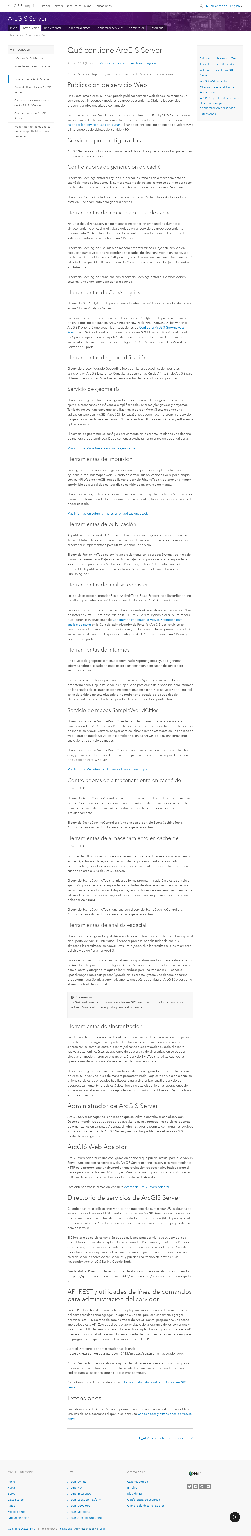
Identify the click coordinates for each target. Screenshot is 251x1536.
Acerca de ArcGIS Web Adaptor (146, 1187)
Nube (88, 6)
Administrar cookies (86, 1528)
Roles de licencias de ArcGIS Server (32, 90)
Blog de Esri (135, 1493)
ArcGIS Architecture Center (85, 1518)
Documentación (18, 1518)
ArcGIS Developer (79, 1505)
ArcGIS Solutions (78, 1511)
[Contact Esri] (208, 1486)
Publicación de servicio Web (218, 58)
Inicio (13, 28)
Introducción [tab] (21, 49)
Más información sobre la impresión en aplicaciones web (107, 513)
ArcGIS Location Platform (84, 1499)
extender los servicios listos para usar (93, 124)
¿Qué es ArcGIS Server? (29, 58)
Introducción (30, 28)
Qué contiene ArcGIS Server (32, 79)
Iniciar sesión (218, 6)
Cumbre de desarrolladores (145, 1505)
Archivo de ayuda (143, 63)
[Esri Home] (194, 1473)
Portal (46, 6)
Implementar (52, 28)
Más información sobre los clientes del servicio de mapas (107, 769)
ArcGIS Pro (74, 1487)
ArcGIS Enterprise (22, 5)
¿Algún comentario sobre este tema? (167, 1438)
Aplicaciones (103, 6)
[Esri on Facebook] (195, 1486)
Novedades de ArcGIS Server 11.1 (32, 69)
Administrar (136, 28)
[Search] (202, 5)
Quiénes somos (137, 1481)
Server (12, 1493)
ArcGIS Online (76, 1481)
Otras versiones (110, 63)
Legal (103, 1528)
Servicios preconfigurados (217, 64)
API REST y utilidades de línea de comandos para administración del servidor (219, 103)
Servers (58, 6)
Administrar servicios (109, 28)
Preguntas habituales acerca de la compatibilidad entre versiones (32, 131)
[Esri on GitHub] (202, 1486)
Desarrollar (156, 28)
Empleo (132, 1487)
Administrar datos (78, 28)
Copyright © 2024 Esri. (21, 1528)
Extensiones (208, 114)
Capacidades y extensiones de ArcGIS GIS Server (32, 103)
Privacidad (66, 1528)
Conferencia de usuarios (143, 1499)
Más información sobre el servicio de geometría (101, 448)
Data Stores (73, 6)
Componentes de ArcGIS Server (30, 116)
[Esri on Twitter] (189, 1486)
